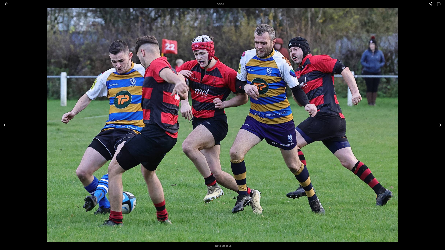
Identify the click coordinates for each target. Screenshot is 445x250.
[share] (430, 4)
